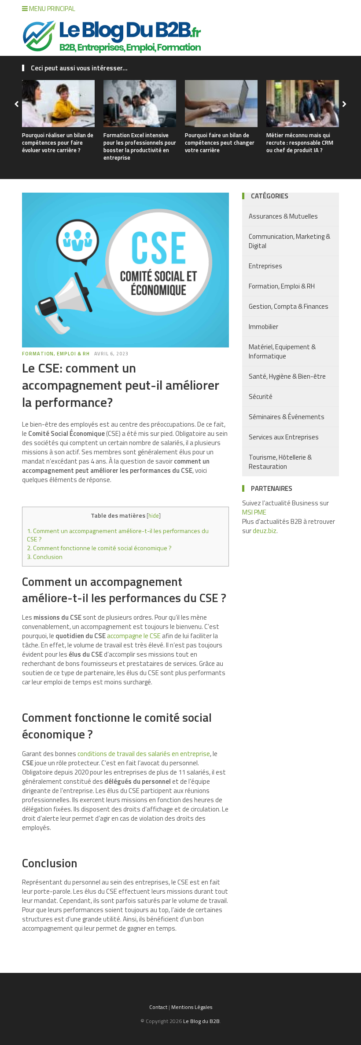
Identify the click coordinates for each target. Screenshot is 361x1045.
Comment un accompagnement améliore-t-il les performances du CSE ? (118, 535)
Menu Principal (51, 9)
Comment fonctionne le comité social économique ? (99, 548)
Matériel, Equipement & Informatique (282, 351)
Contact (158, 1007)
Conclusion (45, 557)
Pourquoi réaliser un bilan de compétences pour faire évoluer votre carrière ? (57, 142)
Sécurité (261, 396)
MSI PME (254, 512)
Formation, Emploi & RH (56, 353)
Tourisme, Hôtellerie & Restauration (280, 461)
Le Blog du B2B (201, 1021)
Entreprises (265, 266)
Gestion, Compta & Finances (288, 306)
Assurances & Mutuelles (283, 216)
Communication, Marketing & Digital (289, 241)
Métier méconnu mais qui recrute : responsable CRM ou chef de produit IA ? (299, 142)
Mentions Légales (191, 1007)
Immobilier (263, 327)
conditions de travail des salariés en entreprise (143, 754)
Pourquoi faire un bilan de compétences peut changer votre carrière (219, 142)
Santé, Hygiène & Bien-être (287, 376)
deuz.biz (264, 531)
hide (153, 515)
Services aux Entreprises (284, 437)
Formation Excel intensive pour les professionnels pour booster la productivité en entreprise (139, 146)
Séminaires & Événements (286, 417)
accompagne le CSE (134, 636)
